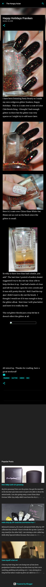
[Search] (43, 3)
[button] (4, 25)
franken (6, 378)
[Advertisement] (23, 431)
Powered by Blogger (24, 584)
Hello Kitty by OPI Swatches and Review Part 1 (18, 522)
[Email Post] (4, 375)
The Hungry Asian (13, 4)
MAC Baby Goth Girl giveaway (12, 485)
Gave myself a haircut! (10, 560)
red (28, 378)
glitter (14, 378)
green (22, 378)
